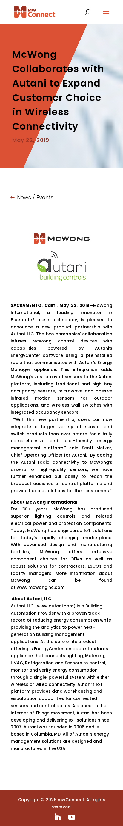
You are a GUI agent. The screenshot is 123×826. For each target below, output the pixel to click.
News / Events (35, 197)
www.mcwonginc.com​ (40, 587)
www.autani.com (55, 606)
